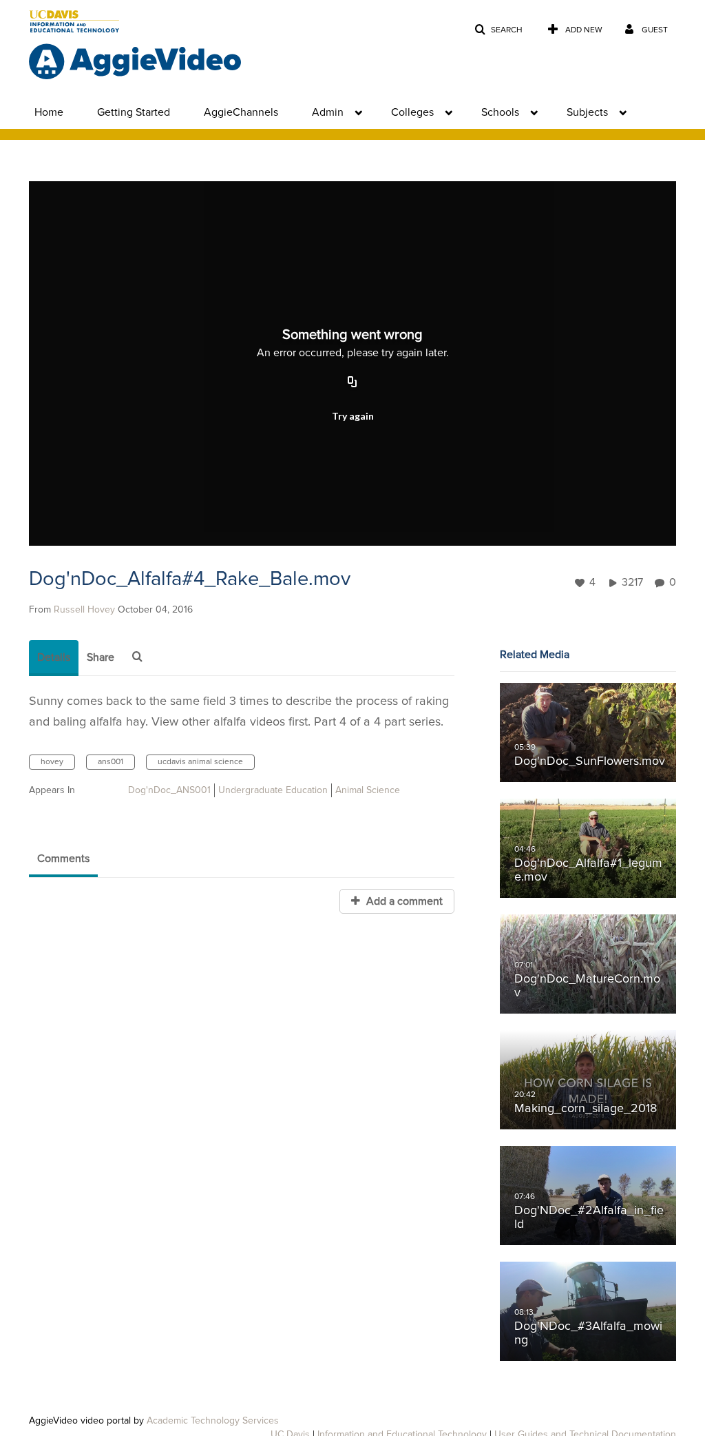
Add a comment (403, 901)
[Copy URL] (352, 382)
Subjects (587, 112)
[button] (498, 30)
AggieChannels (241, 112)
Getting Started (133, 112)
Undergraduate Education (273, 790)
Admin (328, 112)
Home (48, 112)
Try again (353, 416)
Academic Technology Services (213, 1421)
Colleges (412, 112)
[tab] (53, 658)
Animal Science (367, 790)
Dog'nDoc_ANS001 (169, 790)
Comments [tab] (63, 858)
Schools (500, 112)
